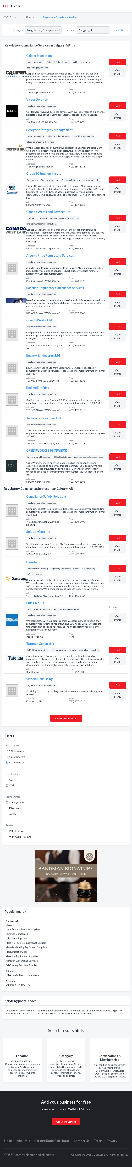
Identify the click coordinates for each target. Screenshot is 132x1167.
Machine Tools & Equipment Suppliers (26, 942)
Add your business (66, 1121)
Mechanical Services (16, 951)
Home (8, 1141)
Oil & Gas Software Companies (22, 974)
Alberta (30, 17)
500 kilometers (17, 762)
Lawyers (10, 924)
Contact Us (82, 1141)
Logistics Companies (17, 933)
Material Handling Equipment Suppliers (26, 947)
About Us (23, 1141)
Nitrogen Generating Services (22, 960)
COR (11, 785)
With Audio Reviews (20, 836)
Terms (98, 1141)
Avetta (12, 813)
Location (70, 30)
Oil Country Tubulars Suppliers (22, 965)
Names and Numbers (40, 1155)
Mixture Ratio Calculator (51, 1141)
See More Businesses (66, 718)
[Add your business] (66, 1117)
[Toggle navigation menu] (127, 6)
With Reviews (16, 830)
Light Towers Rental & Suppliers (23, 929)
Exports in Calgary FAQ (18, 984)
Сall (118, 61)
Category (18, 30)
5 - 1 (114, 610)
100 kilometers (17, 756)
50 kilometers (16, 751)
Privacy (112, 1141)
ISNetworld (15, 808)
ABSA (12, 779)
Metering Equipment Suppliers (22, 956)
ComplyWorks (16, 802)
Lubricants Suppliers (17, 938)
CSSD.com (11, 6)
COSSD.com (9, 17)
